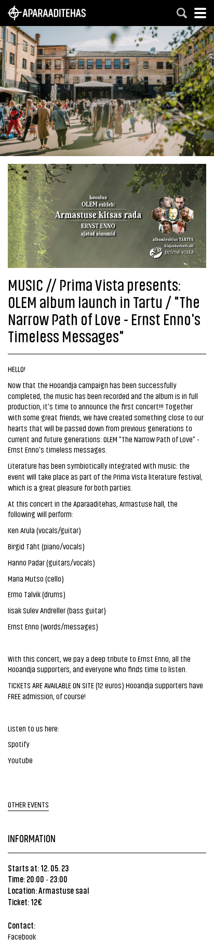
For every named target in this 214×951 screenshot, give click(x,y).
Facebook (22, 936)
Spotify (19, 744)
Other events (28, 804)
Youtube (20, 760)
